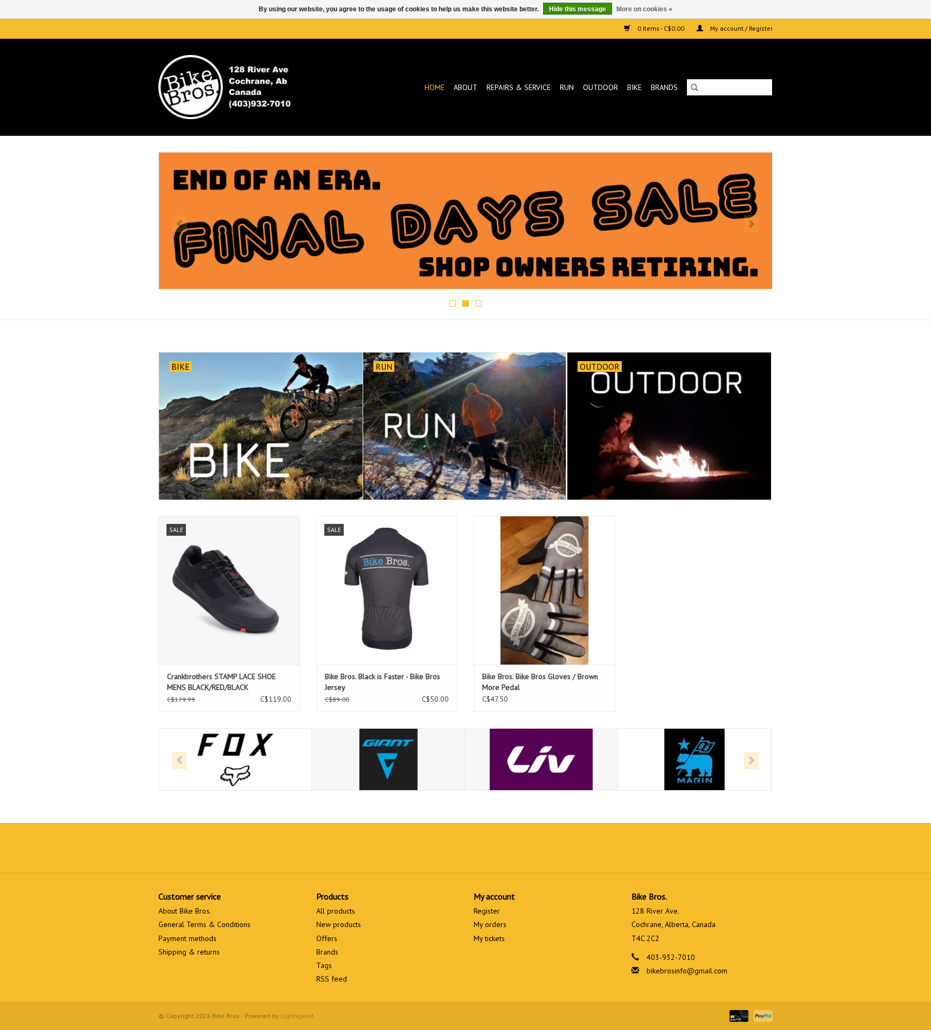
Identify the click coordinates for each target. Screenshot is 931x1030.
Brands (664, 87)
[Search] (694, 87)
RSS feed (331, 979)
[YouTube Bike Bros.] (485, 847)
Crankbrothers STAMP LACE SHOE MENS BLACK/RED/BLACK (221, 682)
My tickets (489, 938)
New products (338, 924)
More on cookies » (644, 9)
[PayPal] (761, 1015)
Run (567, 87)
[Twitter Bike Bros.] (446, 847)
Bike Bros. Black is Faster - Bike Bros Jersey (382, 682)
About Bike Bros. (184, 911)
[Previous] (179, 223)
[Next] (751, 223)
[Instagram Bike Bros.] (504, 847)
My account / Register (740, 28)
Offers (326, 938)
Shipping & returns (189, 952)
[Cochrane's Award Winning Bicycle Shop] (242, 87)
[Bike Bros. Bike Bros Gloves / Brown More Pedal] (544, 590)
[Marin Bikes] (694, 760)
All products (335, 911)
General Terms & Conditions (204, 924)
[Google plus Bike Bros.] (465, 847)
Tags (324, 965)
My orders (490, 924)
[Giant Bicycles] (388, 760)
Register (487, 911)
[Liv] (541, 760)
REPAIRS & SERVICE (519, 87)
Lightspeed (297, 1016)
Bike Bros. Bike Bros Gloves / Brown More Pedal (540, 682)
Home (434, 87)
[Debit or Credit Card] (738, 1015)
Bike (634, 87)
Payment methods (187, 938)
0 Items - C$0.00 (661, 28)
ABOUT (465, 87)
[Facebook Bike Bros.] (426, 847)
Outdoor (600, 87)
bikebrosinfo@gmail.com (687, 971)
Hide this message (577, 9)
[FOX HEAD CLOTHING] (235, 760)
